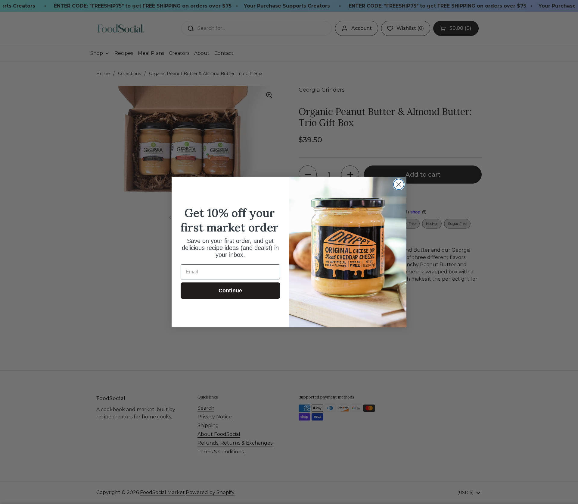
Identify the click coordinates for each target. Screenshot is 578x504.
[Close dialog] (398, 184)
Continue (230, 291)
